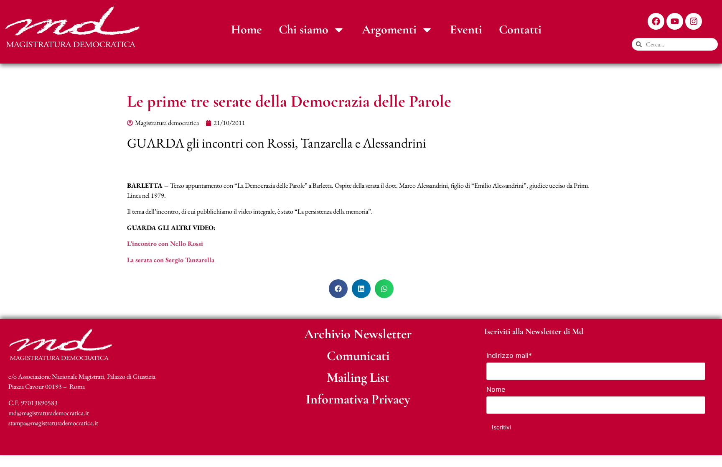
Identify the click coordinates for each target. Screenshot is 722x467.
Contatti (520, 29)
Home (246, 29)
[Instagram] (693, 21)
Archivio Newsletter (358, 334)
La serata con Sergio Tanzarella (170, 259)
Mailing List (358, 377)
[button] (338, 288)
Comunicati (358, 355)
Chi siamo (303, 29)
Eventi (466, 29)
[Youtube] (674, 21)
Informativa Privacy (358, 399)
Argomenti (389, 29)
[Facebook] (656, 21)
